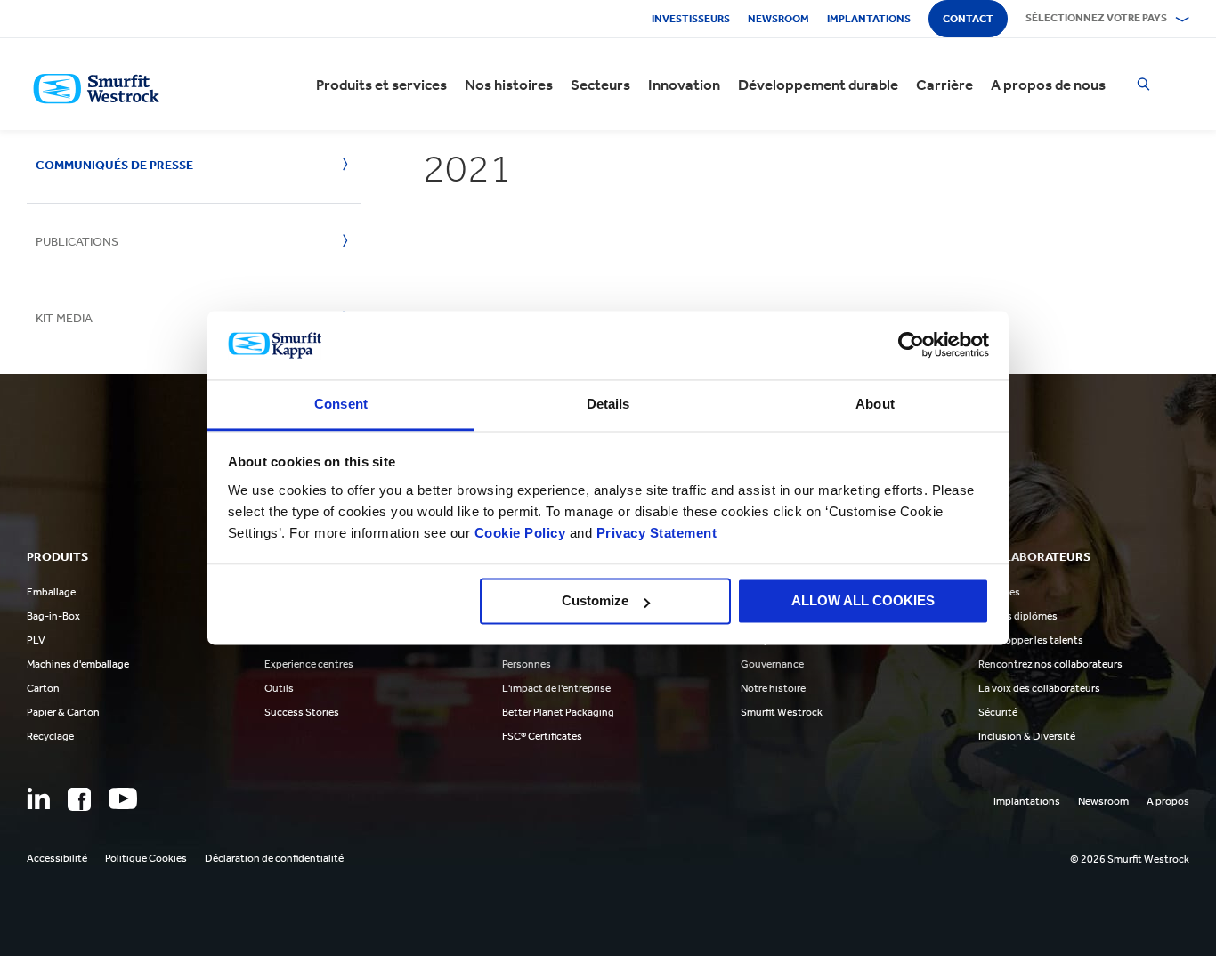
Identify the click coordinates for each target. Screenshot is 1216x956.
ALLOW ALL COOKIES (863, 601)
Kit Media (64, 318)
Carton (43, 688)
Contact (968, 18)
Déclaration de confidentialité (274, 858)
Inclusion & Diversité (1026, 736)
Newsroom (778, 18)
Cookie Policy (520, 532)
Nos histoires (509, 84)
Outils (279, 688)
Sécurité (997, 712)
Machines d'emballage (78, 664)
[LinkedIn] (38, 798)
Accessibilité (57, 858)
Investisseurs (691, 18)
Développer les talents (1030, 640)
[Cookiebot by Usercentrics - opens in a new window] (911, 345)
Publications (77, 241)
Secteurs (600, 84)
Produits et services (381, 84)
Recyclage (50, 736)
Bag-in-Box (53, 616)
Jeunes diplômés (1018, 616)
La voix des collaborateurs (1039, 688)
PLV (36, 640)
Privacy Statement (654, 532)
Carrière (944, 84)
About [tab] (875, 403)
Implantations (869, 18)
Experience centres (308, 664)
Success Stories (301, 712)
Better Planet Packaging (558, 712)
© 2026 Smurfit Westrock (1129, 859)
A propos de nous (1048, 84)
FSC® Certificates (542, 736)
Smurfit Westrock (782, 712)
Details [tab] (608, 403)
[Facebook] (79, 799)
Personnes (526, 664)
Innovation (684, 84)
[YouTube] (123, 798)
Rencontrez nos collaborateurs (1050, 664)
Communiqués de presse (114, 165)
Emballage (51, 592)
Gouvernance (772, 664)
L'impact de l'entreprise (556, 688)
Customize (595, 601)
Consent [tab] (341, 403)
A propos (1168, 801)
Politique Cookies (146, 858)
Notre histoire (773, 688)
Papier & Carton (63, 712)
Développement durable (818, 84)
